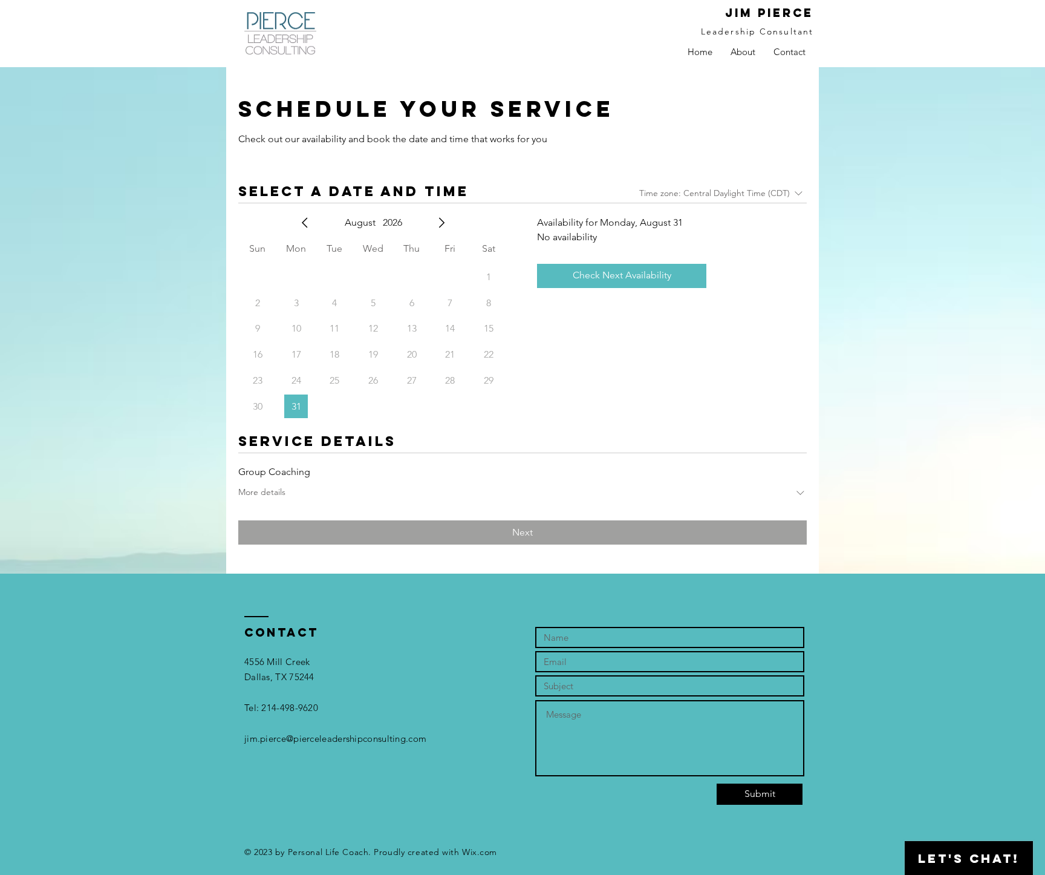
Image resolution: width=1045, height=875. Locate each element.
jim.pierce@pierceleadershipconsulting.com (335, 738)
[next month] (441, 222)
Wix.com (479, 852)
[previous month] (305, 222)
